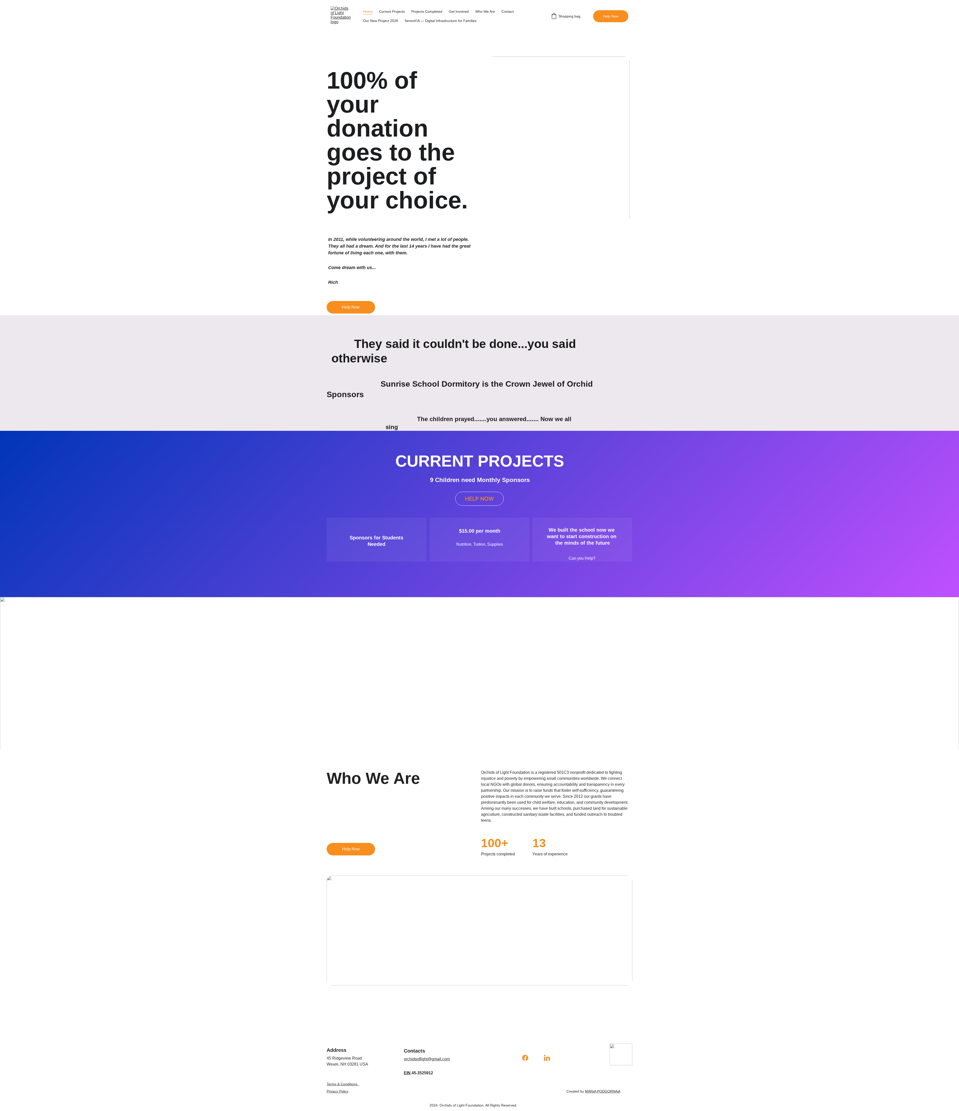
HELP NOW (479, 498)
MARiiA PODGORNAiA (602, 1091)
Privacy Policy (337, 1091)
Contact (507, 11)
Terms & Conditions (342, 1084)
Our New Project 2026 (380, 21)
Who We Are (485, 11)
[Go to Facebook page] (527, 1058)
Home (368, 11)
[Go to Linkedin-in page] (547, 1058)
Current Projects (392, 11)
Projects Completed (426, 11)
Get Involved (459, 11)
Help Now (610, 16)
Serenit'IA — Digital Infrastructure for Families (441, 21)
